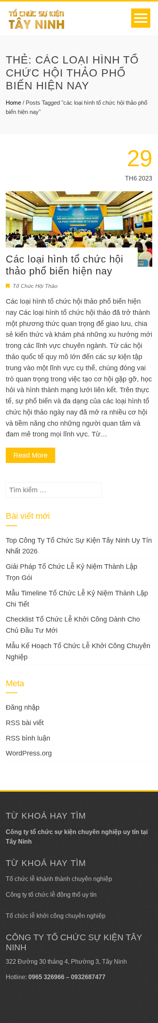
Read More (30, 455)
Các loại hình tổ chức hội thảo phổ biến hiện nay (64, 265)
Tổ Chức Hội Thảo (35, 286)
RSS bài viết (25, 723)
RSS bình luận (28, 738)
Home (13, 102)
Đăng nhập (23, 707)
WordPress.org (29, 753)
